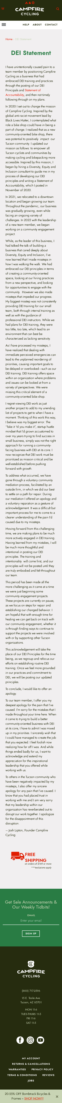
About (37, 24)
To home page (31, 969)
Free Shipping (35, 857)
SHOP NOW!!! (34, 1098)
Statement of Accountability (23, 92)
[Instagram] (30, 1040)
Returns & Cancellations (31, 1064)
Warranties (17, 1069)
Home (9, 39)
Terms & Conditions (22, 1075)
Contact (51, 24)
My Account (31, 1058)
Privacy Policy (43, 1069)
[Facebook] (20, 1040)
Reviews (48, 1075)
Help (26, 24)
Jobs (31, 1080)
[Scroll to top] (4, 1082)
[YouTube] (40, 1040)
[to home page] (29, 8)
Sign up (30, 933)
